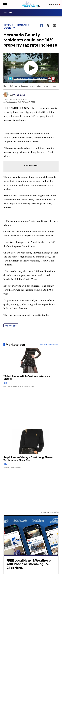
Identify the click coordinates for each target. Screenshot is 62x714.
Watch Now (54, 4)
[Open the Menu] (4, 4)
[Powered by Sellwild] (54, 512)
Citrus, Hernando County (16, 26)
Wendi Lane (19, 94)
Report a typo (11, 325)
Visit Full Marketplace (49, 345)
